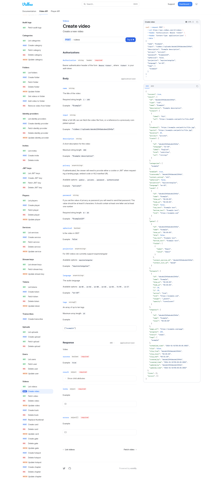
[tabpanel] (172, 235)
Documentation (29, 11)
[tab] (147, 86)
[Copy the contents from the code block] (197, 22)
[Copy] (122, 39)
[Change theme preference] (196, 4)
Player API (55, 11)
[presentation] (38, 249)
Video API (43, 11)
